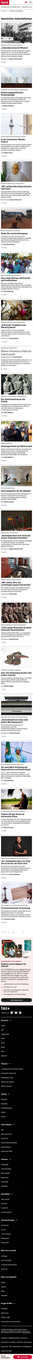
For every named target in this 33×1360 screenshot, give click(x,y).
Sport (3, 1043)
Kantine (3, 1287)
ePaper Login (5, 1317)
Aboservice (5, 1313)
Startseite (4, 11)
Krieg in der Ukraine (7, 1082)
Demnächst (5, 1225)
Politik (3, 1026)
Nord (2, 1051)
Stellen (3, 1112)
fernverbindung (6, 1169)
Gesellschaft (5, 1034)
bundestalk (4, 1164)
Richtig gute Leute (7, 1077)
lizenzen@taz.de (26, 1332)
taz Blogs (4, 1256)
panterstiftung (5, 1147)
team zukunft (5, 1199)
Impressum (5, 1346)
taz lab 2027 (5, 1242)
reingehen (4, 1186)
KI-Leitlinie (12, 1342)
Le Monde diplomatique (9, 1265)
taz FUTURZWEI (6, 1260)
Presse (3, 1116)
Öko (2, 1030)
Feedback (4, 1309)
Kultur (3, 1038)
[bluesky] (16, 1013)
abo (2, 1130)
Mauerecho (5, 1177)
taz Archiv (4, 1269)
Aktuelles (4, 1099)
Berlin (3, 1047)
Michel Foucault (6, 1086)
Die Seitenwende (6, 1108)
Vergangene (5, 1238)
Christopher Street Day (8, 1073)
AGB (10, 1346)
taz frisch (4, 1203)
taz (5, 1008)
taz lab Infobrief (6, 1212)
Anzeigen (4, 1295)
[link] (11, 7)
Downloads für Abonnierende (10, 1321)
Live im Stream (6, 1234)
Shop (2, 1291)
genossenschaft (6, 1134)
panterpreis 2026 (6, 1151)
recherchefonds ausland (9, 1143)
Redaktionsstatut (14, 1338)
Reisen (3, 1282)
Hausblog (4, 1104)
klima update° (5, 1173)
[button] (30, 2)
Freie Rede (4, 1182)
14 (13, 932)
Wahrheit (4, 1056)
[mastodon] (11, 1013)
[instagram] (20, 1013)
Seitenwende (17, 1346)
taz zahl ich (4, 1138)
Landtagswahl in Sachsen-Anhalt (12, 1069)
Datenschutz (28, 1342)
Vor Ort (3, 1230)
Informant (19, 1342)
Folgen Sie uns (5, 1013)
